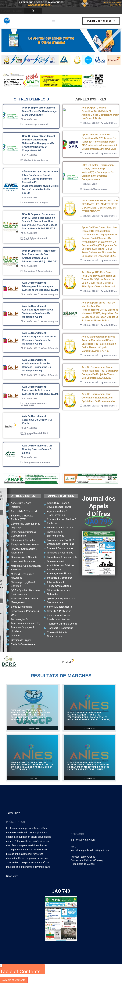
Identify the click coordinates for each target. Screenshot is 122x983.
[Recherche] (33, 11)
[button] (53, 20)
